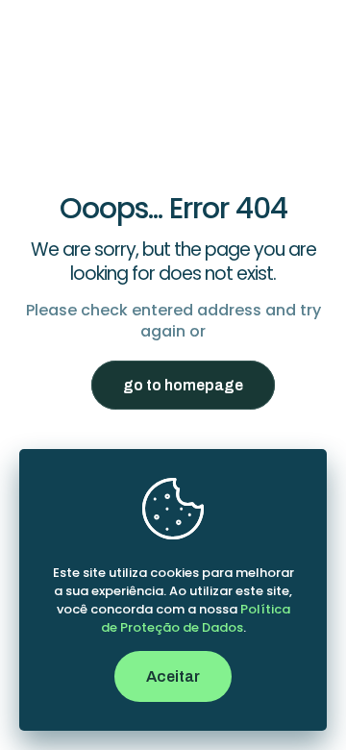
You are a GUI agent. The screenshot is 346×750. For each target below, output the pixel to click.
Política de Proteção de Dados (195, 618)
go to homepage (183, 385)
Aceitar (173, 676)
